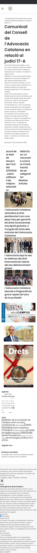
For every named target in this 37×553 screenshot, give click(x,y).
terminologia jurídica (17, 437)
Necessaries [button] (4, 514)
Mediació (16, 433)
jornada (30, 430)
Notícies (26, 432)
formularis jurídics (19, 430)
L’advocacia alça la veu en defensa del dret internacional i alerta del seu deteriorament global (18, 262)
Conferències (8, 425)
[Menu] (2, 9)
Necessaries (5, 516)
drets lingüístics (21, 427)
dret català (20, 425)
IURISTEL (24, 456)
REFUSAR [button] (24, 477)
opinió (5, 435)
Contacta (4, 456)
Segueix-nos (7, 445)
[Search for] (35, 9)
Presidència (14, 435)
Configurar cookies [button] (6, 477)
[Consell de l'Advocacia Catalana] (10, 9)
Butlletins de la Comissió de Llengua (16, 421)
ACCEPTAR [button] (16, 477)
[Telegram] (1, 461)
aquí (13, 475)
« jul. (3, 412)
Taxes (3, 438)
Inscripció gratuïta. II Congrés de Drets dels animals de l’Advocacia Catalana (18, 230)
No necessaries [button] (5, 533)
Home (7, 18)
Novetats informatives (16, 18)
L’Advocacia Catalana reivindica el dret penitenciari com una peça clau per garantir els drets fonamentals (18, 216)
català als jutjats (17, 422)
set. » (10, 412)
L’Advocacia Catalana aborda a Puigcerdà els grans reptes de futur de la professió (18, 292)
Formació (7, 430)
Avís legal (11, 456)
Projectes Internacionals (27, 435)
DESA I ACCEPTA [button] (5, 552)
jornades (7, 432)
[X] (0, 461)
